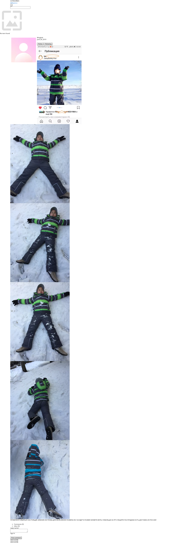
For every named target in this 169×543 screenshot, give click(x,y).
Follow (40, 44)
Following (48, 44)
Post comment (16, 538)
